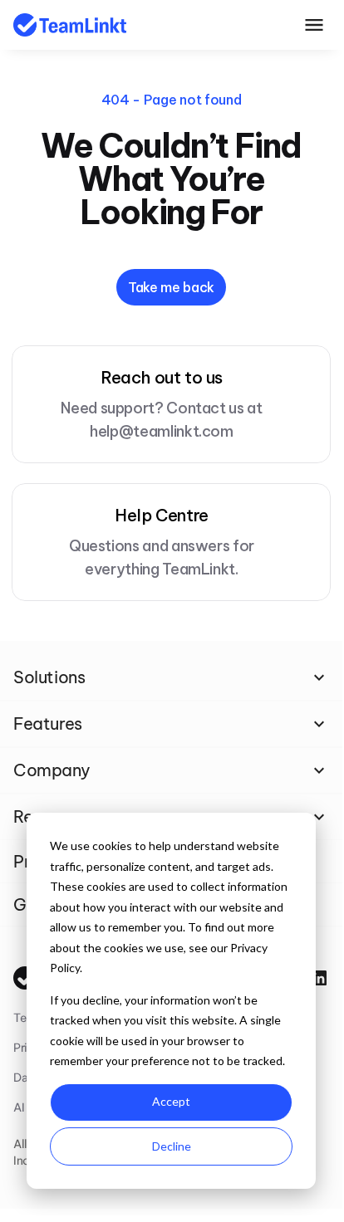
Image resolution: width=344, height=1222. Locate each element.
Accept (171, 1101)
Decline (171, 1146)
